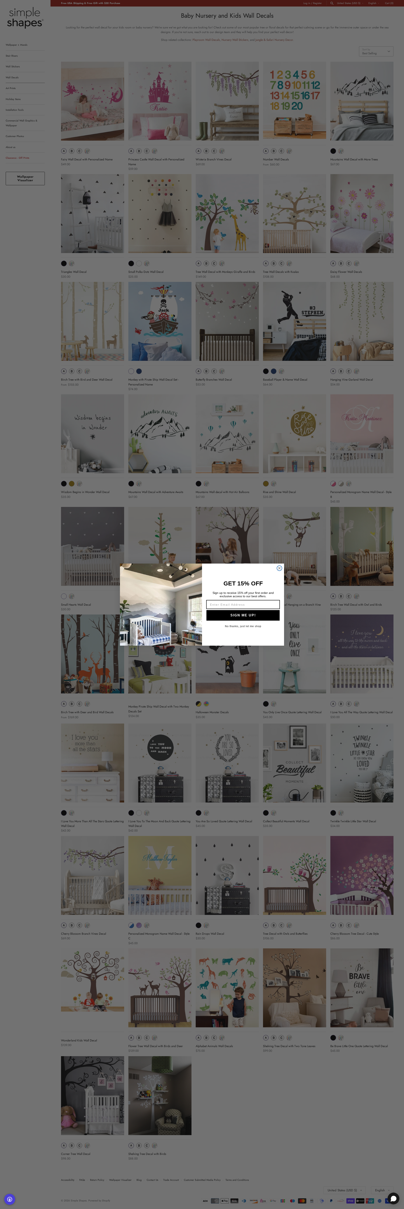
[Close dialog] (279, 568)
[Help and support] (393, 1198)
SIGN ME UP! (243, 615)
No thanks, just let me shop (243, 626)
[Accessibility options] (9, 1199)
